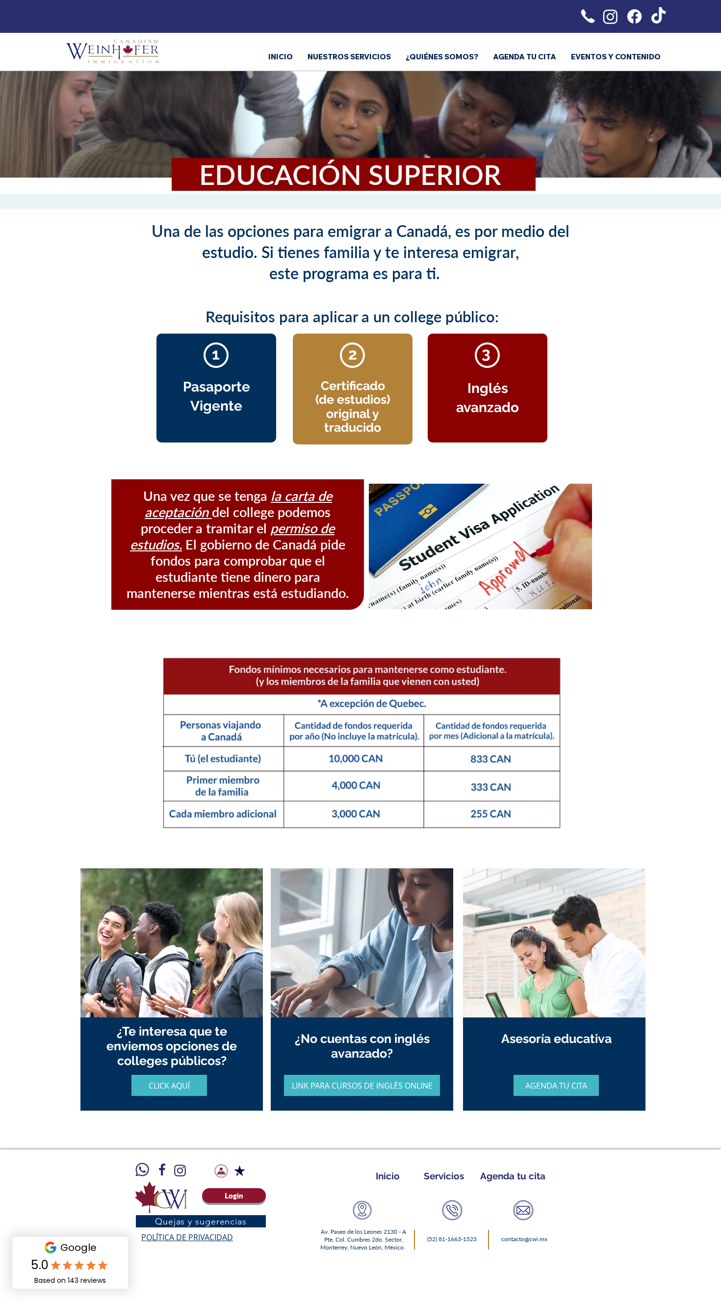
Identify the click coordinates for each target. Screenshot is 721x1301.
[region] (173, 1008)
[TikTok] (658, 16)
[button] (169, 1085)
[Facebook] (634, 16)
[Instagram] (610, 16)
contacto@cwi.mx (524, 1239)
